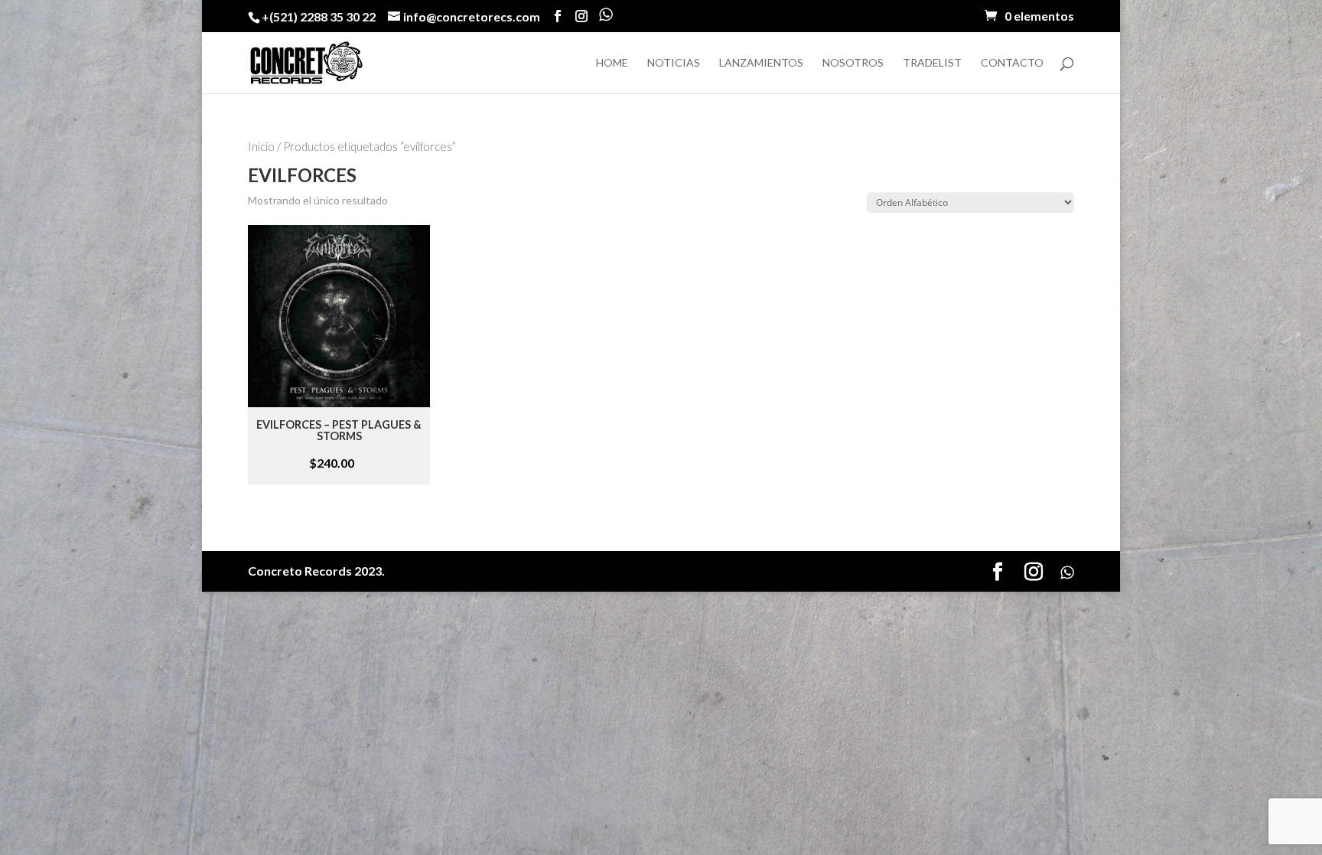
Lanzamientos (761, 63)
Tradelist (932, 63)
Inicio (261, 146)
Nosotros (853, 63)
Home (612, 63)
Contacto (1012, 63)
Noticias (673, 63)
